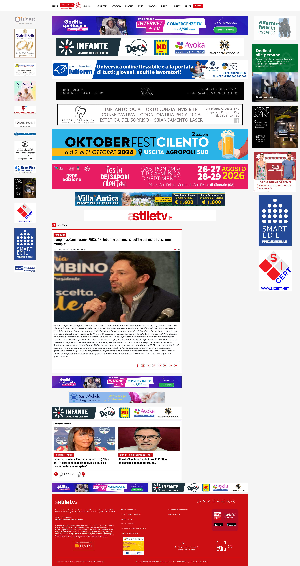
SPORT (188, 6)
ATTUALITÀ (116, 6)
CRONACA (87, 6)
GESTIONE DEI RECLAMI (129, 533)
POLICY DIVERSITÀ (128, 524)
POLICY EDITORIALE (128, 510)
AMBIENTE (176, 6)
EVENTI (164, 6)
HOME (55, 6)
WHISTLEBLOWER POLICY (178, 510)
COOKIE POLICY (174, 514)
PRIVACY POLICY (127, 519)
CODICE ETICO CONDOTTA (130, 514)
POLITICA (129, 6)
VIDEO (198, 6)
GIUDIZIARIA (101, 6)
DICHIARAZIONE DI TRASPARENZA (133, 529)
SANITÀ (141, 6)
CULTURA (152, 6)
